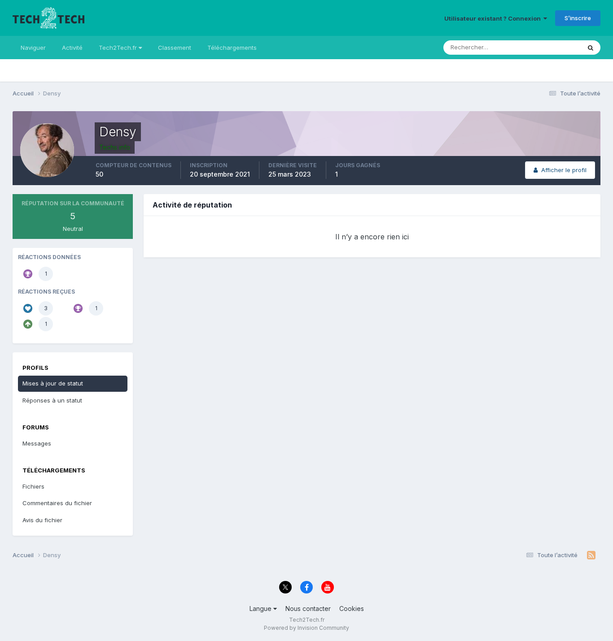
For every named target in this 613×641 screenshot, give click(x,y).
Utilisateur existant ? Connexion (493, 18)
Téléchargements (232, 47)
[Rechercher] (590, 47)
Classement (174, 47)
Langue (261, 608)
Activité (72, 47)
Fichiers (33, 486)
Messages (36, 443)
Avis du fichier (42, 520)
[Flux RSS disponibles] (591, 555)
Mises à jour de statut (540, 47)
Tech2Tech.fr (119, 47)
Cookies (351, 608)
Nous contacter (308, 608)
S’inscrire (578, 18)
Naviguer (33, 47)
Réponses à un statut (52, 400)
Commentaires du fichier (57, 503)
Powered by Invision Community (306, 627)
